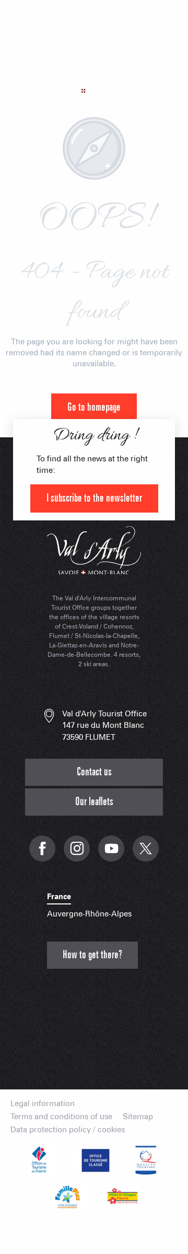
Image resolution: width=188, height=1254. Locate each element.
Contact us (94, 772)
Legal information (42, 1104)
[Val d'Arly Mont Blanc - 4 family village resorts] (94, 70)
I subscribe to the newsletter (94, 498)
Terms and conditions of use (61, 1117)
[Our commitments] (94, 1160)
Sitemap (138, 1117)
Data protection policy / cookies (67, 1130)
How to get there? (92, 954)
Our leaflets (94, 801)
